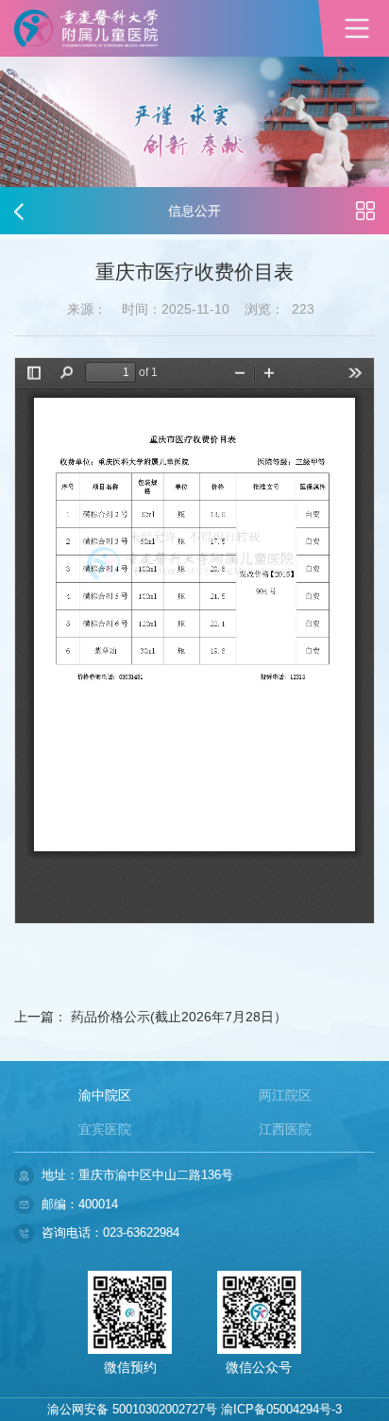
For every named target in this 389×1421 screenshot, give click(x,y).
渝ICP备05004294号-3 (281, 1409)
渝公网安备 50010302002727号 (132, 1409)
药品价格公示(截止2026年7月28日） (179, 1016)
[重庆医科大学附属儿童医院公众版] (86, 28)
